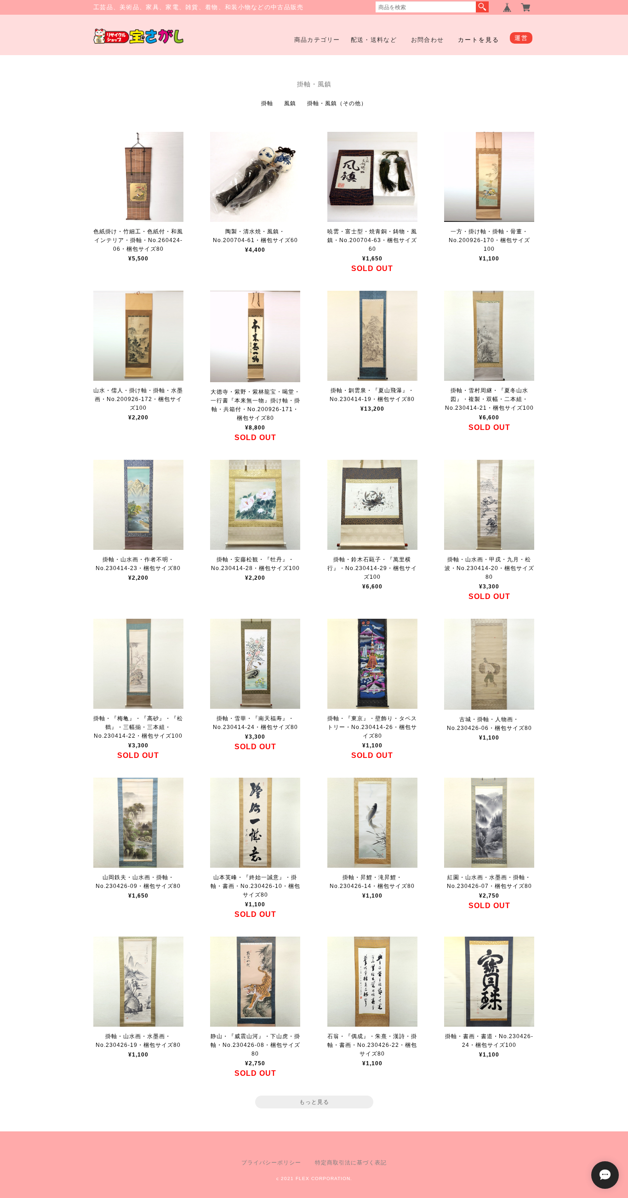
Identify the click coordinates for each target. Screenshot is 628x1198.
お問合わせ (427, 39)
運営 (521, 37)
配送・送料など (374, 39)
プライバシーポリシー (271, 1162)
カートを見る (478, 39)
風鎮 (290, 103)
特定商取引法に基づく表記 (351, 1162)
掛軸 (267, 103)
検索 (482, 6)
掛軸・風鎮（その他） (337, 103)
